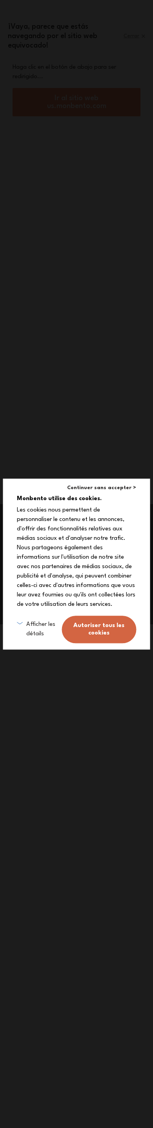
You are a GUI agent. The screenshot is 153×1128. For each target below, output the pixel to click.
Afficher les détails (40, 629)
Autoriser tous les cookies (98, 629)
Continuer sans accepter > (101, 487)
